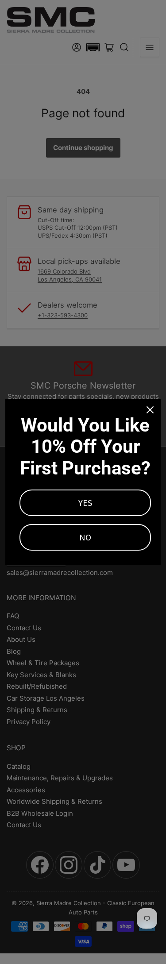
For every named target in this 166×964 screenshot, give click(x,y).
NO (85, 537)
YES (85, 502)
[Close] (150, 409)
